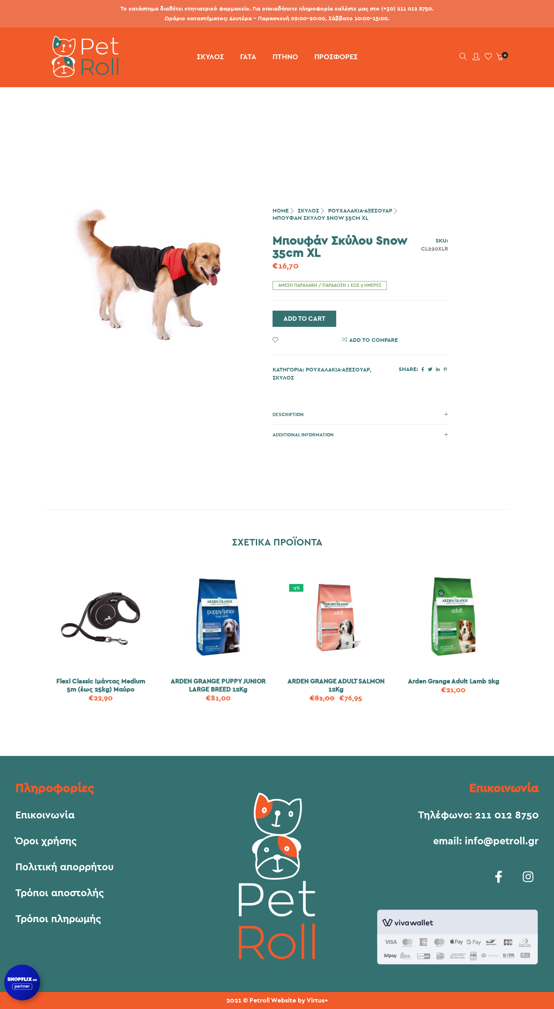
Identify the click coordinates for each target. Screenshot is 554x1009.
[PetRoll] (82, 74)
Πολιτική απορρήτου (64, 867)
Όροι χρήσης (46, 841)
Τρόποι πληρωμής (58, 919)
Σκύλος (308, 211)
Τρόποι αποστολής (59, 893)
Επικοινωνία (45, 815)
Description (288, 414)
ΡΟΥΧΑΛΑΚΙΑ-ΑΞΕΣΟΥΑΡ (360, 211)
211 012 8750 (507, 815)
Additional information (303, 434)
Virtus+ (317, 1000)
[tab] (360, 414)
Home (281, 211)
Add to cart (304, 319)
